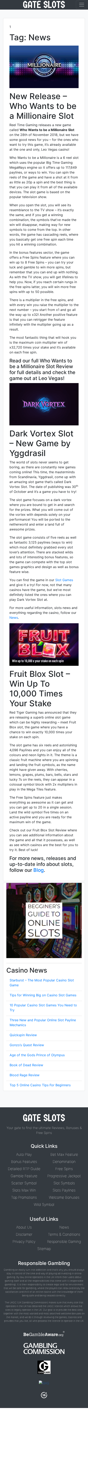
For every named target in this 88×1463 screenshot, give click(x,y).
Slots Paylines (64, 1190)
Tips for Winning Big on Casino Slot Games (43, 995)
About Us (24, 1227)
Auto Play (24, 1154)
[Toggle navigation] (81, 5)
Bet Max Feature (64, 1154)
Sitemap (44, 1249)
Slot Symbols (64, 1183)
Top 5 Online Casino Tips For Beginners (40, 1085)
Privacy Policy (23, 1241)
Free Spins (64, 1169)
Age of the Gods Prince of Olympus (37, 1055)
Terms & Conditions (64, 1234)
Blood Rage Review (24, 1075)
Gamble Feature (24, 1176)
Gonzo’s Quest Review (27, 1045)
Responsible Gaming (64, 1241)
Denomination (64, 1161)
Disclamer (24, 1234)
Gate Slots (44, 5)
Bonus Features (24, 1161)
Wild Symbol (44, 1204)
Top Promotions (24, 1197)
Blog (38, 870)
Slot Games (64, 580)
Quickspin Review (23, 1035)
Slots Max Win (24, 1190)
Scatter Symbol (24, 1183)
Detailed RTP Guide (24, 1169)
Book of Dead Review (26, 1065)
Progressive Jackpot (64, 1176)
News (13, 617)
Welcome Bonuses (64, 1197)
